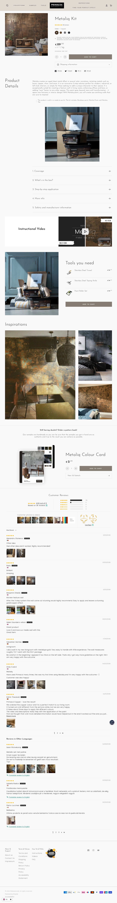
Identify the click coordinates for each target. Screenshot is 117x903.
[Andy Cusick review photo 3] (31, 684)
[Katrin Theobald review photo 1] (10, 723)
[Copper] (56, 32)
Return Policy (24, 866)
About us (9, 855)
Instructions (37, 853)
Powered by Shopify (11, 894)
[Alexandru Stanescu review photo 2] (21, 553)
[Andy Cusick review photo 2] (21, 684)
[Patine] (61, 32)
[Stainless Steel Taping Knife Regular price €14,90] (19, 295)
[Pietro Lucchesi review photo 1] (10, 820)
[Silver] (65, 32)
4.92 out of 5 (41, 503)
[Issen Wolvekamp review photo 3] (31, 768)
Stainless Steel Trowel (83, 270)
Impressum (10, 861)
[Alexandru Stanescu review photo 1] (10, 553)
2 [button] (57, 733)
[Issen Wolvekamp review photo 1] (10, 768)
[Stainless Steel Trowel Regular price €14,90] (42, 289)
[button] (7, 5)
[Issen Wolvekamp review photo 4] (41, 768)
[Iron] (69, 32)
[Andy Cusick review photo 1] (10, 684)
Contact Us (10, 858)
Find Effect (112, 722)
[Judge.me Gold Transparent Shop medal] (93, 518)
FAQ (33, 859)
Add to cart (90, 57)
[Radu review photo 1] (10, 580)
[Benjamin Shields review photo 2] (21, 609)
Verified (88, 525)
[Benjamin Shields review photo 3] (31, 609)
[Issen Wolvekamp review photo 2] (21, 768)
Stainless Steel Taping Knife (86, 281)
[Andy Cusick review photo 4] (41, 684)
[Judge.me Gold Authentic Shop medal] (84, 518)
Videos (35, 856)
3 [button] (58, 832)
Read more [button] (11, 716)
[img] (10, 535)
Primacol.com (14, 891)
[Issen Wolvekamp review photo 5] (51, 768)
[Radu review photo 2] (21, 580)
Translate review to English (19, 775)
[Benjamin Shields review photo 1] (10, 609)
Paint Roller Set (81, 291)
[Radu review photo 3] (31, 580)
